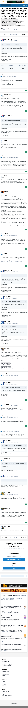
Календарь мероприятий (7, 664)
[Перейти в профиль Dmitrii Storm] (25, 607)
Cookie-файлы (14, 703)
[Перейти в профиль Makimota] (2, 509)
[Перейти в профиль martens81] (2, 349)
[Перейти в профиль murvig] (2, 416)
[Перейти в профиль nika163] (2, 234)
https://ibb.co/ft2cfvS (5, 364)
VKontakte (4, 684)
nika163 (6, 233)
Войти (14, 568)
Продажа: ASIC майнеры (14, 29)
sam (5, 253)
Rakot (14, 326)
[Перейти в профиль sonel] (2, 141)
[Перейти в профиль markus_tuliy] (2, 95)
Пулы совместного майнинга (16, 631)
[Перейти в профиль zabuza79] (2, 431)
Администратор (5, 691)
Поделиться (7, 575)
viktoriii (14, 301)
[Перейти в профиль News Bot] (25, 635)
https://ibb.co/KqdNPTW (6, 366)
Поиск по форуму (5, 674)
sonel (5, 140)
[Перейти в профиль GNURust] (2, 405)
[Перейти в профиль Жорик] (2, 374)
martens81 (7, 348)
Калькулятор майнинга (7, 665)
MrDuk (6, 191)
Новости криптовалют (14, 612)
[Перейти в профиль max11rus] (2, 156)
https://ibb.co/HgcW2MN (6, 367)
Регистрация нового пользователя (14, 559)
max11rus (6, 156)
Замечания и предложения (7, 676)
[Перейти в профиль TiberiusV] (25, 626)
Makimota (7, 508)
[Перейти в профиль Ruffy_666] (2, 527)
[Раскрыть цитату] (3, 44)
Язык (5, 701)
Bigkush (15, 120)
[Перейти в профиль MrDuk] (2, 192)
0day (5, 75)
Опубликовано (11, 40)
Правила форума (5, 671)
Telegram (4, 685)
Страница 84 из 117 (14, 34)
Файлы (3, 675)
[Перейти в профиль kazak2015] (2, 493)
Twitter (3, 681)
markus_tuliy (7, 94)
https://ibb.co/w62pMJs (6, 363)
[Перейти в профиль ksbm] (2, 176)
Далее (23, 34)
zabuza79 (7, 430)
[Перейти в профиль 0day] (2, 75)
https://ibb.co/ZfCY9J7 (5, 362)
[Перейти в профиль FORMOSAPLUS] (2, 40)
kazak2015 (15, 275)
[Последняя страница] (26, 34)
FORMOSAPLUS (7, 28)
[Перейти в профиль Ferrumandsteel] (25, 645)
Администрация (5, 672)
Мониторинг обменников (7, 662)
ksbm (5, 175)
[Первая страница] (2, 34)
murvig (6, 416)
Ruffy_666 (7, 526)
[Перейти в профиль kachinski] (25, 616)
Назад (4, 34)
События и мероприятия (7, 696)
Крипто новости (5, 661)
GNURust (6, 404)
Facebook (4, 682)
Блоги (3, 666)
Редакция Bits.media (6, 694)
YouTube (4, 686)
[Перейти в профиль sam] (2, 254)
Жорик (6, 373)
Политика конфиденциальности (15, 701)
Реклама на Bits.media (6, 692)
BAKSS (14, 44)
